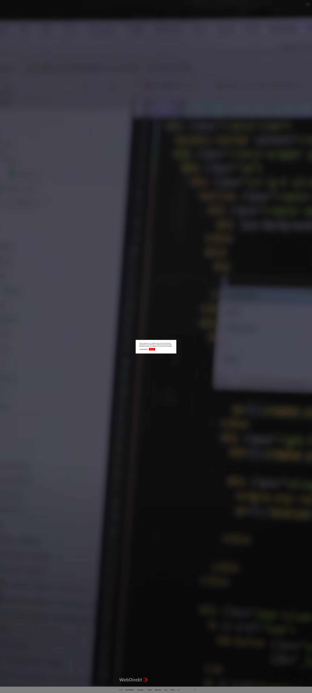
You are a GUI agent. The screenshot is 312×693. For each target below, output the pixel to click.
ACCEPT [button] (152, 349)
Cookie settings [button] (144, 349)
